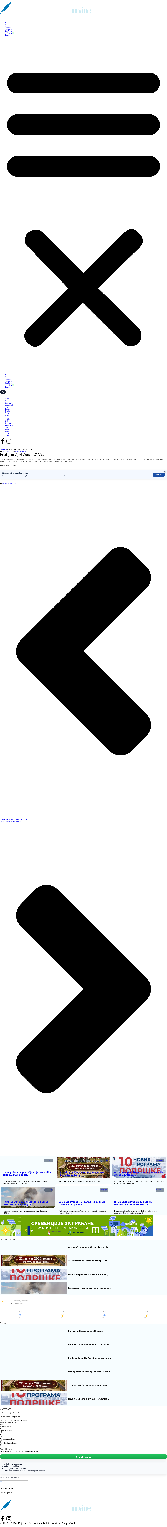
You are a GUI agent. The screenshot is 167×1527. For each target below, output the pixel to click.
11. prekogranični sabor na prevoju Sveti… (89, 1261)
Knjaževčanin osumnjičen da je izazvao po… (89, 1288)
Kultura (7, 409)
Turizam (7, 27)
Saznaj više (159, 474)
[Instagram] (9, 441)
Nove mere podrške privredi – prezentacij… (89, 1274)
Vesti (6, 25)
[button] (83, 205)
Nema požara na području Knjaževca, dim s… (90, 1247)
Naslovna (3, 449)
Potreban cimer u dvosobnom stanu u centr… (90, 1344)
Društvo (7, 401)
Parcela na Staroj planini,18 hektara (85, 1331)
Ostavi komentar (83, 1457)
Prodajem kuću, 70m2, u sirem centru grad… (89, 1358)
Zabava (7, 415)
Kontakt (7, 35)
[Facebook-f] (3, 441)
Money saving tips (9, 484)
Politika (7, 399)
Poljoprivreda (9, 29)
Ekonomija (8, 403)
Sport (6, 407)
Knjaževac (8, 31)
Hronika (7, 411)
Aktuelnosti (9, 405)
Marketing (8, 33)
